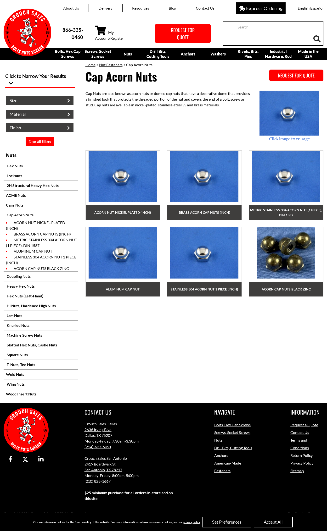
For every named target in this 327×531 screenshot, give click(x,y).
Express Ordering (263, 8)
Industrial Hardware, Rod (278, 54)
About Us (71, 8)
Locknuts (14, 175)
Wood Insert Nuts (21, 394)
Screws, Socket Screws (98, 54)
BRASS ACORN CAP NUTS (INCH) (42, 234)
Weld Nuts (15, 374)
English (304, 8)
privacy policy (191, 522)
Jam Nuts (14, 315)
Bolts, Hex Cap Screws (67, 54)
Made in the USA (308, 54)
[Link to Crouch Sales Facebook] (10, 459)
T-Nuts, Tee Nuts (20, 364)
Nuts (128, 54)
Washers (218, 54)
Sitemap (297, 470)
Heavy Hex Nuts (20, 286)
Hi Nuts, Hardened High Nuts (31, 305)
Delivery (106, 8)
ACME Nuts (16, 195)
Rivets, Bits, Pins (248, 54)
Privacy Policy (301, 463)
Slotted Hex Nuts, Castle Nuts (31, 345)
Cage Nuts (14, 205)
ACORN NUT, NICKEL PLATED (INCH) (35, 225)
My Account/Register (109, 35)
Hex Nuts (14, 166)
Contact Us (205, 8)
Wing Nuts (15, 384)
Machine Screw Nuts (24, 335)
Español (316, 8)
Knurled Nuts (17, 325)
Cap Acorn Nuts (20, 215)
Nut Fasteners (111, 64)
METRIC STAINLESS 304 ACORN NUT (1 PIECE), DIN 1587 (41, 242)
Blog (172, 8)
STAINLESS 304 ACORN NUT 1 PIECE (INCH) (41, 260)
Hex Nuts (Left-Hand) (24, 296)
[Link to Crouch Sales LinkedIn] (41, 459)
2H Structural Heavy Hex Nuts (32, 185)
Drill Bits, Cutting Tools (158, 54)
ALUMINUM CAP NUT (33, 251)
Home (90, 64)
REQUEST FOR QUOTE (183, 33)
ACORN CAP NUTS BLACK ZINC (41, 268)
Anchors (188, 54)
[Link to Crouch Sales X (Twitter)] (25, 459)
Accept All (273, 522)
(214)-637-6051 (98, 446)
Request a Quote (304, 424)
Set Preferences (226, 522)
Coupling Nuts (18, 276)
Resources (140, 8)
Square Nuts (17, 354)
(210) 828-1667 (98, 481)
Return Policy (301, 455)
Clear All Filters (40, 141)
